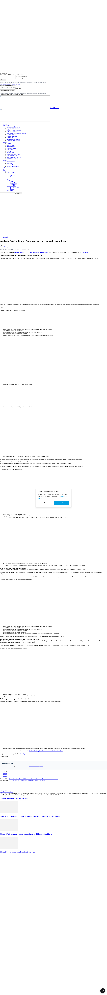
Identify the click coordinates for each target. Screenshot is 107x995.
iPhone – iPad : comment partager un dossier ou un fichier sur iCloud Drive (26, 834)
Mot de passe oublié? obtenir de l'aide (10, 84)
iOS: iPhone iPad (14, 187)
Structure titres (10, 152)
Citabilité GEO (11, 145)
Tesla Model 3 (10, 190)
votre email (18, 88)
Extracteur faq (10, 149)
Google (9, 180)
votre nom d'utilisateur (21, 76)
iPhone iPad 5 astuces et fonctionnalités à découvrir (17, 852)
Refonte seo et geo (11, 134)
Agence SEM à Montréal (13, 139)
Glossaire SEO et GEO (13, 158)
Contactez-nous (11, 161)
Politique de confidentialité (14, 166)
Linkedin (12, 178)
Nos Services (6, 125)
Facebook (12, 174)
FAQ (11, 164)
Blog (4, 170)
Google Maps (13, 184)
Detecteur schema (11, 146)
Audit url (9, 143)
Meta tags (9, 151)
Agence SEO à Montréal (13, 140)
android (5, 773)
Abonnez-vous (7, 167)
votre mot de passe (20, 78)
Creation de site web (12, 131)
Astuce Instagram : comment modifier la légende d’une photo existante (26, 780)
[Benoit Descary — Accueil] (25, 121)
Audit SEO (10, 137)
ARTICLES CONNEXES (7, 798)
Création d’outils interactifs (14, 130)
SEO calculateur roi (12, 155)
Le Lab (5, 142)
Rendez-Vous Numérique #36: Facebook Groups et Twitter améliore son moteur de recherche (33, 779)
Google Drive (13, 183)
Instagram (12, 175)
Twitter (12, 177)
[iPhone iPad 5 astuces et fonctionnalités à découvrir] (9, 848)
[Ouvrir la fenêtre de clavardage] (102, 990)
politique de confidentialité (39, 82)
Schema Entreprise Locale (13, 154)
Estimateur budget (11, 148)
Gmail (11, 181)
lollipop (5, 776)
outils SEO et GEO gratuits (36, 766)
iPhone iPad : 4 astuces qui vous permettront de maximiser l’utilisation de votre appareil (30, 816)
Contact (5, 160)
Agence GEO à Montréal (13, 127)
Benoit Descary (4, 247)
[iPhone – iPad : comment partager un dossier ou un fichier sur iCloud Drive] (9, 830)
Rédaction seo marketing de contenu (16, 133)
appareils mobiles (11, 186)
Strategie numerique (12, 136)
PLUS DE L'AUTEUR (21, 798)
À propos (9, 163)
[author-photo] (4, 789)
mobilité (5, 237)
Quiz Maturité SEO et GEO (14, 157)
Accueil (5, 124)
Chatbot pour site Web (12, 128)
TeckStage (22, 754)
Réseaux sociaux (11, 172)
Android (12, 189)
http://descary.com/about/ (6, 792)
